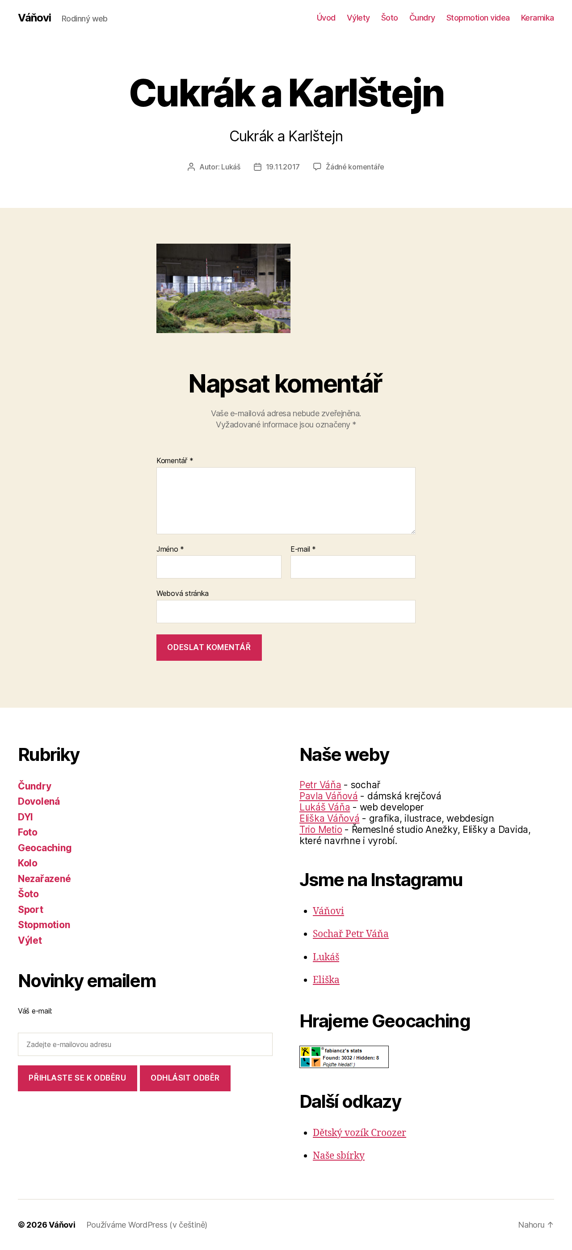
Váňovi (34, 18)
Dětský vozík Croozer (359, 1133)
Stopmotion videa (478, 17)
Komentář (174, 461)
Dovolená (39, 801)
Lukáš (230, 166)
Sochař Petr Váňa (351, 934)
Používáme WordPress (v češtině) (147, 1224)
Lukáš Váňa (324, 807)
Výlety (358, 17)
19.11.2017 (283, 166)
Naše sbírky (339, 1156)
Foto (28, 832)
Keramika (537, 17)
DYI (25, 817)
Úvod (326, 17)
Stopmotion (44, 924)
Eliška (326, 980)
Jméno (170, 549)
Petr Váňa (320, 784)
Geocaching (45, 847)
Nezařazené (44, 878)
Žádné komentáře (355, 166)
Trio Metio (320, 829)
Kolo (28, 863)
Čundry (422, 17)
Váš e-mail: (35, 1010)
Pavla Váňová (328, 796)
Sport (30, 909)
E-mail (303, 549)
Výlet (30, 940)
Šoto (389, 17)
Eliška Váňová (329, 818)
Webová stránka (182, 593)
